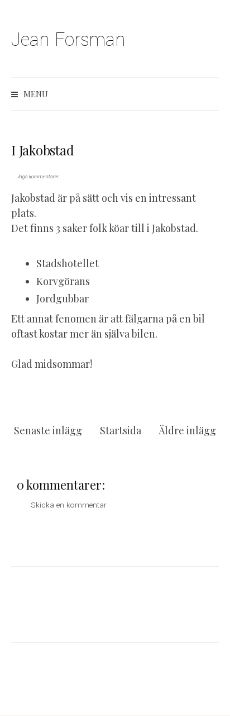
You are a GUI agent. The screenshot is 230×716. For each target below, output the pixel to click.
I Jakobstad (42, 150)
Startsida (120, 430)
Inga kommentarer (38, 177)
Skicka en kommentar (69, 505)
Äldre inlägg (187, 430)
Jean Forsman (68, 40)
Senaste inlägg (48, 430)
